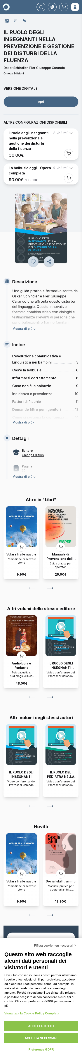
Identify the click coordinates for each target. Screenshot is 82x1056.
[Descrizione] (6, 20)
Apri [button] (41, 102)
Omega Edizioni (13, 73)
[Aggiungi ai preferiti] (33, 261)
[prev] (32, 588)
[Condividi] (49, 261)
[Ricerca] (41, 7)
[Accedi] (75, 7)
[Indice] (15, 20)
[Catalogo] (52, 7)
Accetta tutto (41, 1026)
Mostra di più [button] (22, 328)
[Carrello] (63, 7)
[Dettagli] (24, 20)
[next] (49, 588)
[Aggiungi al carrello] (68, 153)
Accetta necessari (41, 1038)
